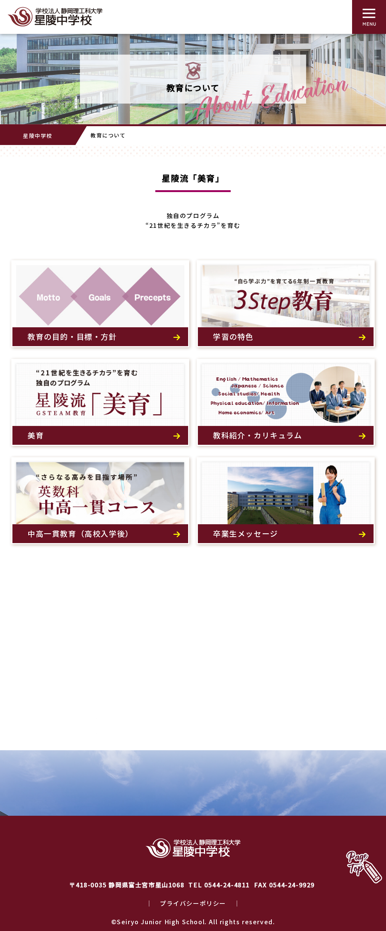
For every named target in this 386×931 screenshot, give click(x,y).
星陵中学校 (37, 135)
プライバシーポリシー (193, 903)
